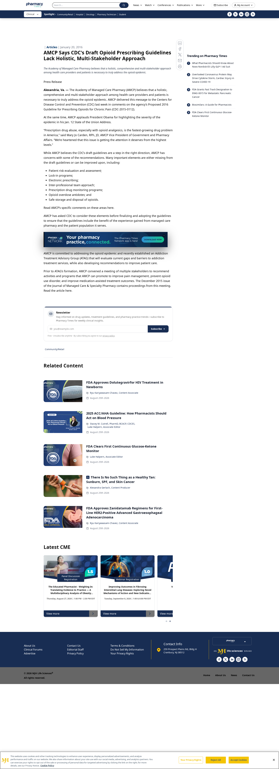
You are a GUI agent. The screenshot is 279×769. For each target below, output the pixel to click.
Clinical (30, 14)
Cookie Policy (47, 765)
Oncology (90, 14)
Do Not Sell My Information (127, 649)
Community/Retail (65, 14)
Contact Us (74, 645)
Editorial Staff (75, 649)
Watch (148, 5)
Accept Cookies (239, 759)
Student (122, 14)
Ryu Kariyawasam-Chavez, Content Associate (114, 392)
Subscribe (156, 328)
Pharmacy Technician (106, 14)
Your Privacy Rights (122, 653)
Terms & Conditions (122, 645)
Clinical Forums (33, 649)
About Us (29, 645)
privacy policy (109, 335)
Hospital (79, 14)
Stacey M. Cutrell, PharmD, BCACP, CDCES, (112, 423)
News (234, 675)
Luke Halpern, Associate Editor (104, 426)
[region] (139, 760)
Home (206, 675)
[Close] (273, 759)
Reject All (216, 759)
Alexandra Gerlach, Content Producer (110, 487)
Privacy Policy (75, 653)
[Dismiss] (164, 235)
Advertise (29, 653)
